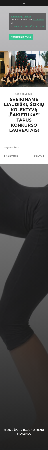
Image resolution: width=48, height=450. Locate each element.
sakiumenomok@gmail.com (28, 26)
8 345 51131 (38, 19)
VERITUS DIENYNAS (21, 37)
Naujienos (8, 147)
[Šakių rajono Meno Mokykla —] (4, 28)
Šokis (16, 147)
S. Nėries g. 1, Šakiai (21, 16)
